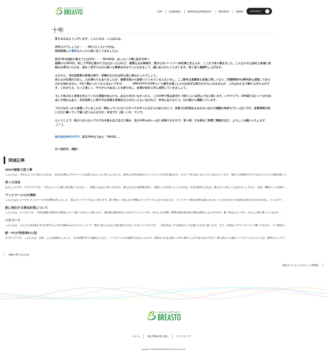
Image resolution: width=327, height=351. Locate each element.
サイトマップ (183, 336)
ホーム (136, 336)
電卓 (74, 50)
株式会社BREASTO (67, 136)
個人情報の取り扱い (158, 336)
